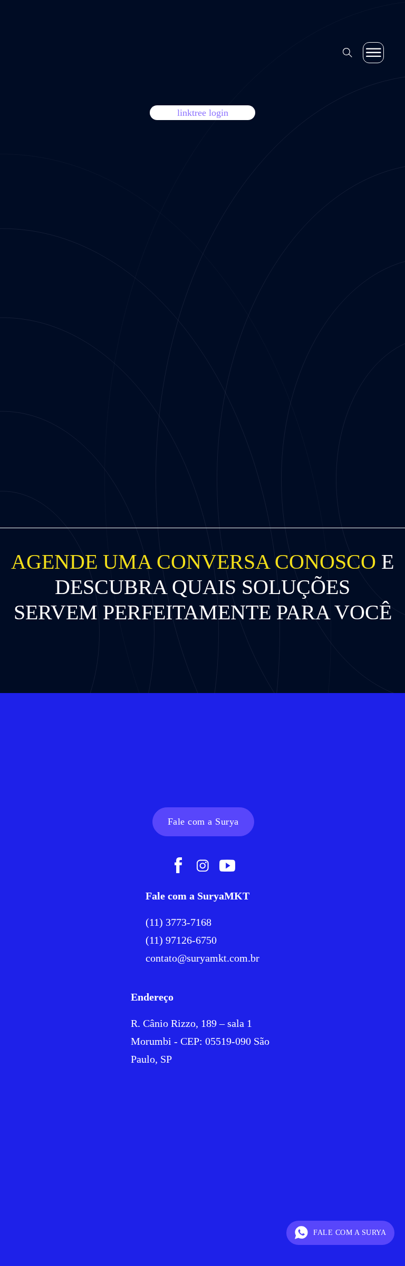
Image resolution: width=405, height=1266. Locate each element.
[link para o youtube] (227, 867)
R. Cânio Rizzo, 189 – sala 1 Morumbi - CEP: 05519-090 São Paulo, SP (200, 1041)
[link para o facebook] (178, 866)
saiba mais (71, 415)
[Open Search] (348, 53)
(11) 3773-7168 (180, 922)
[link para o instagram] (203, 867)
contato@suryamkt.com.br (202, 958)
